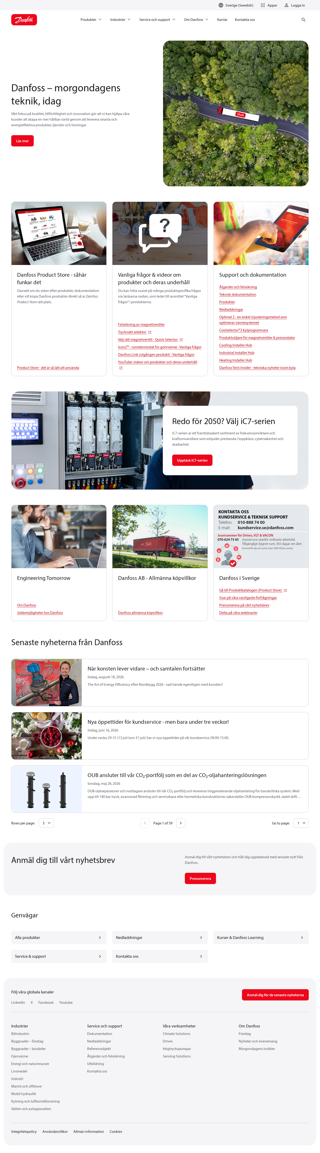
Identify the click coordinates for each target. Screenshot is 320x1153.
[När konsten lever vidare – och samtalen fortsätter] (46, 682)
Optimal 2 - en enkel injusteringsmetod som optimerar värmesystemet (253, 319)
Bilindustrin (20, 1033)
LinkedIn (18, 1002)
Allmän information (88, 1131)
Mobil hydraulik (23, 1093)
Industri (17, 1078)
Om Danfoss (26, 605)
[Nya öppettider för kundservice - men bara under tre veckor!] (46, 735)
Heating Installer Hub (235, 360)
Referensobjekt (99, 1048)
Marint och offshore (26, 1086)
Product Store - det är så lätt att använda (48, 367)
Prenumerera (200, 878)
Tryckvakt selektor (132, 331)
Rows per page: (23, 823)
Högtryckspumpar (177, 1048)
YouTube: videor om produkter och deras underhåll (157, 362)
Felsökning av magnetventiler (141, 324)
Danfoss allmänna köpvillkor (140, 612)
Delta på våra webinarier (238, 612)
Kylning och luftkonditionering (35, 1101)
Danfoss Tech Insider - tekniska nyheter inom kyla (257, 367)
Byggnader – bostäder (28, 1048)
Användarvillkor (55, 1131)
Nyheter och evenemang (258, 1041)
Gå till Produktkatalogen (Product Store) (251, 590)
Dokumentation (99, 1033)
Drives (168, 1041)
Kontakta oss (97, 1071)
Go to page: (281, 823)
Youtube (66, 1002)
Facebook (46, 1002)
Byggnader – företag (27, 1041)
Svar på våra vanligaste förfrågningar (248, 597)
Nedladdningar (231, 309)
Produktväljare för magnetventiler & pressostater (257, 337)
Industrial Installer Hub (236, 352)
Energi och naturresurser (30, 1063)
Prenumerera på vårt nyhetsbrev (244, 605)
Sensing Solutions (177, 1056)
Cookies (116, 1131)
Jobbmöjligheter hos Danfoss (40, 612)
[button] (268, 5)
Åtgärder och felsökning (238, 286)
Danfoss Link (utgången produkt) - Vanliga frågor (156, 354)
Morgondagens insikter (257, 1048)
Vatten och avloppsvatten (31, 1108)
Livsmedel (19, 1071)
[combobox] (46, 823)
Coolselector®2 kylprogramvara (243, 330)
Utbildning (95, 1063)
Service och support (104, 1026)
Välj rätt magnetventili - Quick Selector (148, 339)
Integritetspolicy (24, 1131)
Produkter (227, 301)
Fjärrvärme (19, 1056)
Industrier (19, 1026)
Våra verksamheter (179, 1026)
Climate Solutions (176, 1033)
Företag (245, 1033)
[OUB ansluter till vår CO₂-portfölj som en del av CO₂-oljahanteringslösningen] (46, 789)
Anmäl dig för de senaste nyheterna (275, 994)
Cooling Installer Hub (235, 345)
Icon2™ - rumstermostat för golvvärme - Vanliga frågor (159, 347)
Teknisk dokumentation (237, 294)
